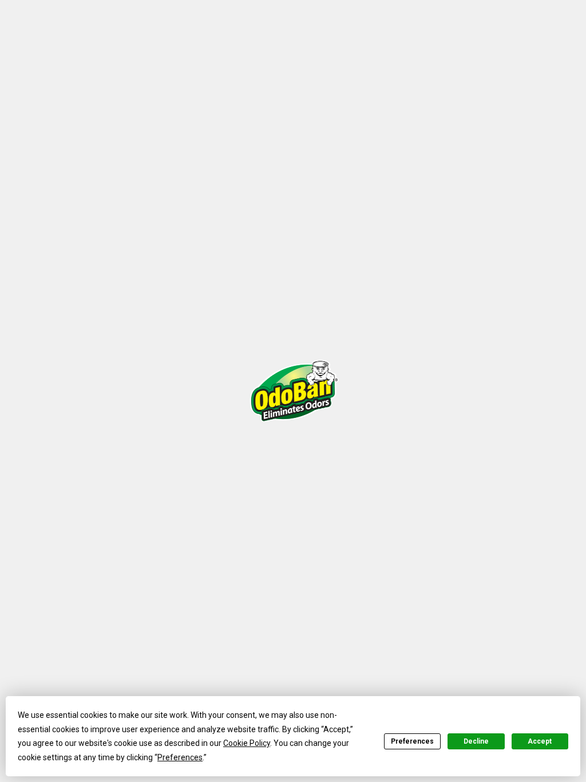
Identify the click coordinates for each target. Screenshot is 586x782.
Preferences (412, 741)
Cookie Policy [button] (246, 743)
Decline (476, 741)
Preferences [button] (180, 757)
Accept (540, 741)
